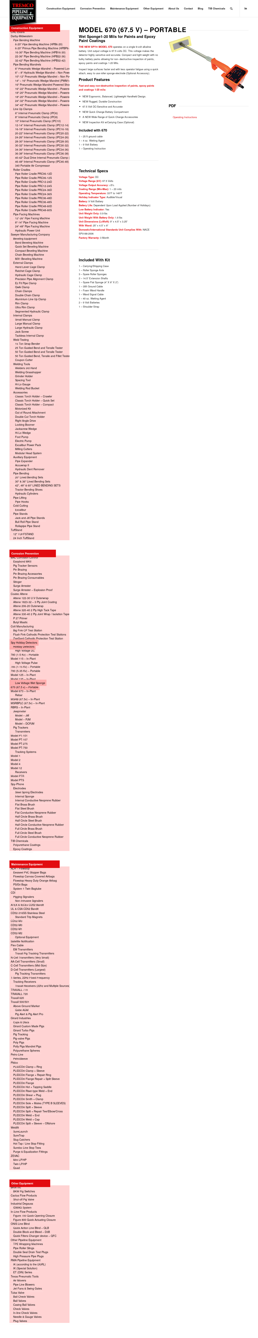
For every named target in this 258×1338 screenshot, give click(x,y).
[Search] (231, 8)
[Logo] (23, 14)
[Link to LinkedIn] (246, 8)
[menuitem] (61, 8)
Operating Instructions (185, 117)
